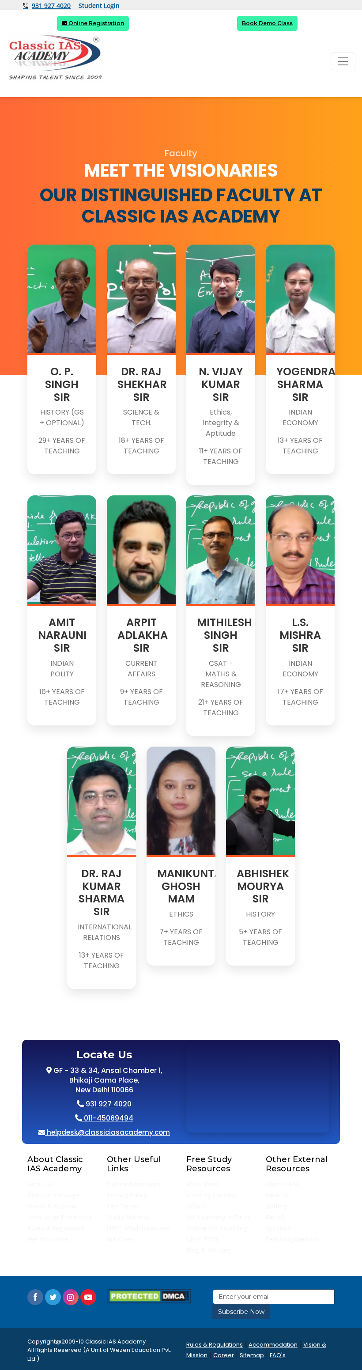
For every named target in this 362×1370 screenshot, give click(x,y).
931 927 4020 (51, 5)
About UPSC (283, 1184)
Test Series (123, 1206)
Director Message (53, 1195)
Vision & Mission (52, 1206)
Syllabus (278, 1228)
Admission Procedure (59, 1217)
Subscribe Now (241, 1312)
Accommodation (273, 1344)
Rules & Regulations (214, 1344)
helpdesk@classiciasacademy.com (107, 1132)
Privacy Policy (127, 1195)
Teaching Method (292, 1239)
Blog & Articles (208, 1250)
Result (275, 1217)
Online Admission (133, 1184)
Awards (277, 1195)
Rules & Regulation (56, 1228)
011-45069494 (107, 1118)
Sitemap (252, 1355)
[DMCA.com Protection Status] (149, 1296)
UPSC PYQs (202, 1239)
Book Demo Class (267, 23)
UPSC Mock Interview (138, 1228)
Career (223, 1355)
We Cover (121, 1239)
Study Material (129, 1217)
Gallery (276, 1206)
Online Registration (95, 23)
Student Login (99, 5)
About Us (41, 1184)
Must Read (202, 1184)
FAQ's (278, 1355)
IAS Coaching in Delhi (218, 1217)
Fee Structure (47, 1239)
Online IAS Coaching (217, 1228)
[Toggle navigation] (343, 61)
